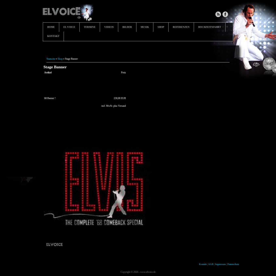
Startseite (50, 58)
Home (51, 27)
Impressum (220, 264)
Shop (161, 27)
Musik (145, 27)
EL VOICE (69, 27)
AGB (210, 264)
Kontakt (53, 36)
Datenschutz (233, 264)
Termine (90, 27)
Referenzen (181, 27)
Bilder (127, 27)
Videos (109, 27)
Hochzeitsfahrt (209, 27)
